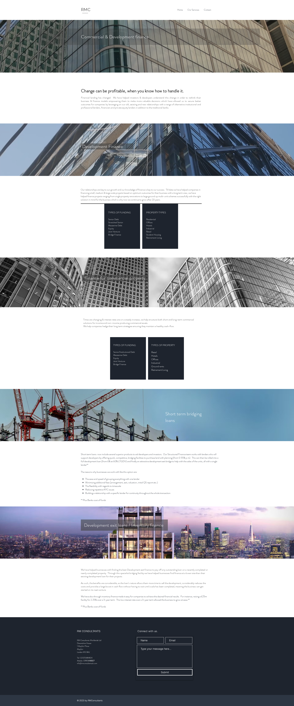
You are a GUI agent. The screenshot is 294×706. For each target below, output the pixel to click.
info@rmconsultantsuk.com (87, 663)
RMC (85, 9)
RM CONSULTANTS (88, 631)
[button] (193, 10)
